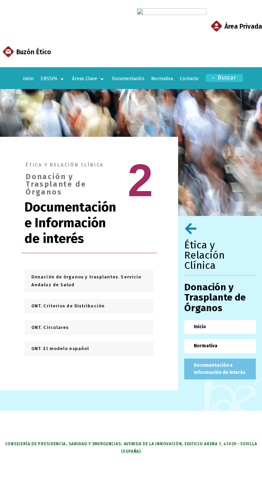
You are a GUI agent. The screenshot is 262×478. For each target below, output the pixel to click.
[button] (53, 79)
